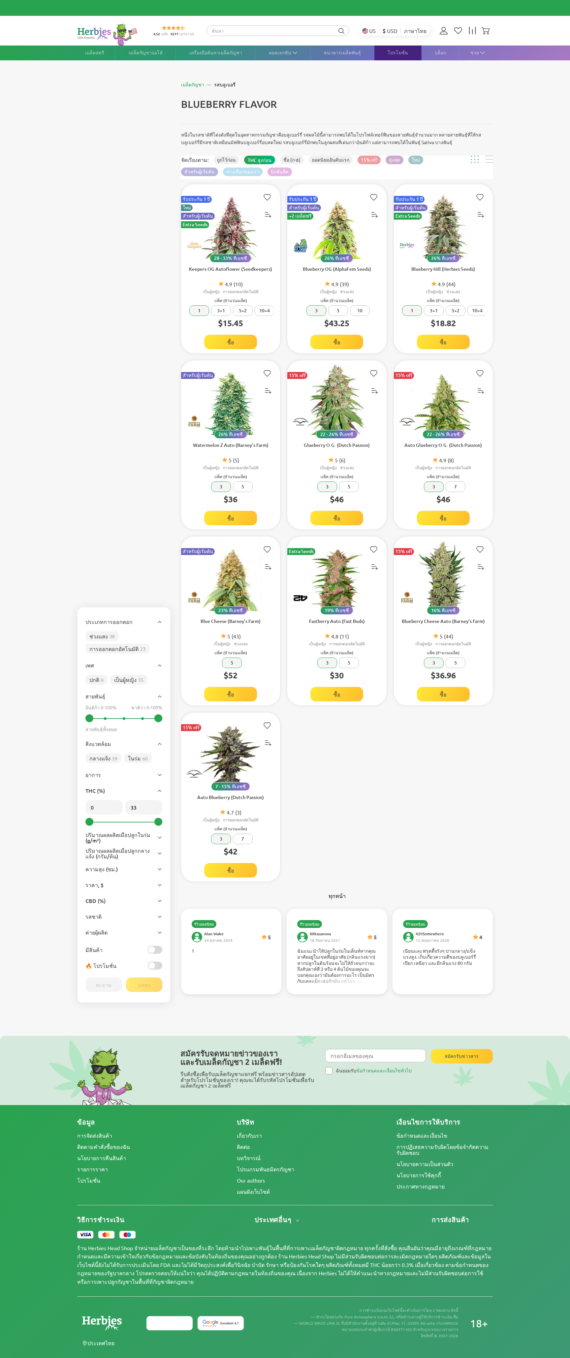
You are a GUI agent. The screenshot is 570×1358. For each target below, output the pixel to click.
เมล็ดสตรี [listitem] (94, 52)
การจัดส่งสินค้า (94, 1135)
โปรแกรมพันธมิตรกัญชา (265, 1169)
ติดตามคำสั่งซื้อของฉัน (103, 1146)
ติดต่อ (243, 1146)
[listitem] (445, 30)
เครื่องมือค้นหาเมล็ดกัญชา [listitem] (215, 52)
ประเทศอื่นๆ (274, 1219)
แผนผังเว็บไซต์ (253, 1191)
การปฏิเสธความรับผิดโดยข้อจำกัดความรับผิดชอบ (442, 1149)
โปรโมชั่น (88, 1180)
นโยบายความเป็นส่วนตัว (424, 1163)
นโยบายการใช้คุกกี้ (418, 1175)
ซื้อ (230, 342)
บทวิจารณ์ (249, 1158)
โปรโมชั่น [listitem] (398, 52)
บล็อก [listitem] (440, 52)
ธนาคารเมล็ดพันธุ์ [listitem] (342, 52)
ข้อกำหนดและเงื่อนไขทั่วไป (384, 1070)
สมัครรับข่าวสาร (462, 1056)
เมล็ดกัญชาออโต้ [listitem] (146, 52)
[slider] (89, 718)
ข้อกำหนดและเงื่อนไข (421, 1135)
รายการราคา (92, 1169)
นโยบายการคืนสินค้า (101, 1158)
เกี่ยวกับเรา (249, 1135)
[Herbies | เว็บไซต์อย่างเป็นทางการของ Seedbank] (109, 34)
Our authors (251, 1180)
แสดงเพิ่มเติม (231, 951)
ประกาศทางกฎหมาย (420, 1186)
